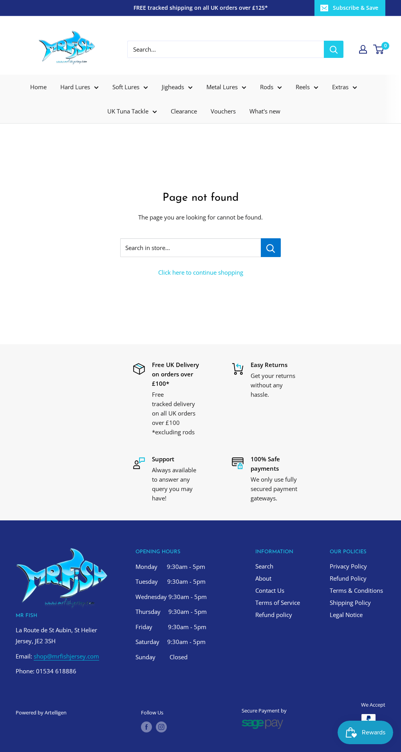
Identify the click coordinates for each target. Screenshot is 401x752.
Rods (266, 87)
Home (38, 87)
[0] (379, 49)
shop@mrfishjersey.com (66, 656)
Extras (340, 87)
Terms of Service (277, 602)
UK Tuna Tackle (127, 111)
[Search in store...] (271, 247)
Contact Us (269, 590)
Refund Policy (348, 578)
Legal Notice (346, 615)
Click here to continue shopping (200, 272)
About (263, 578)
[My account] (363, 49)
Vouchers (223, 111)
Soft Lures (125, 87)
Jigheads (173, 87)
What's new (264, 111)
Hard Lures (75, 87)
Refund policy (273, 615)
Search (264, 566)
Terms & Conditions (356, 590)
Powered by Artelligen (41, 712)
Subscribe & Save (355, 7)
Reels (303, 87)
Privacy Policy (348, 566)
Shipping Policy (350, 602)
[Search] (333, 49)
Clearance (184, 111)
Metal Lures (222, 87)
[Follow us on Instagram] (161, 726)
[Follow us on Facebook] (146, 726)
